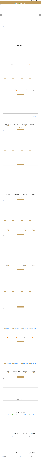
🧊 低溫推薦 (16, 3)
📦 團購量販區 (24, 3)
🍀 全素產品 (20, 3)
